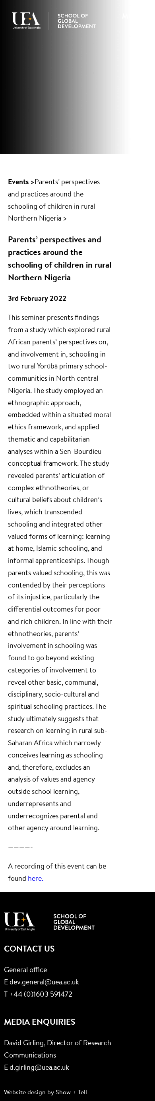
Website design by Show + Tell (45, 1093)
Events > (21, 182)
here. (35, 879)
